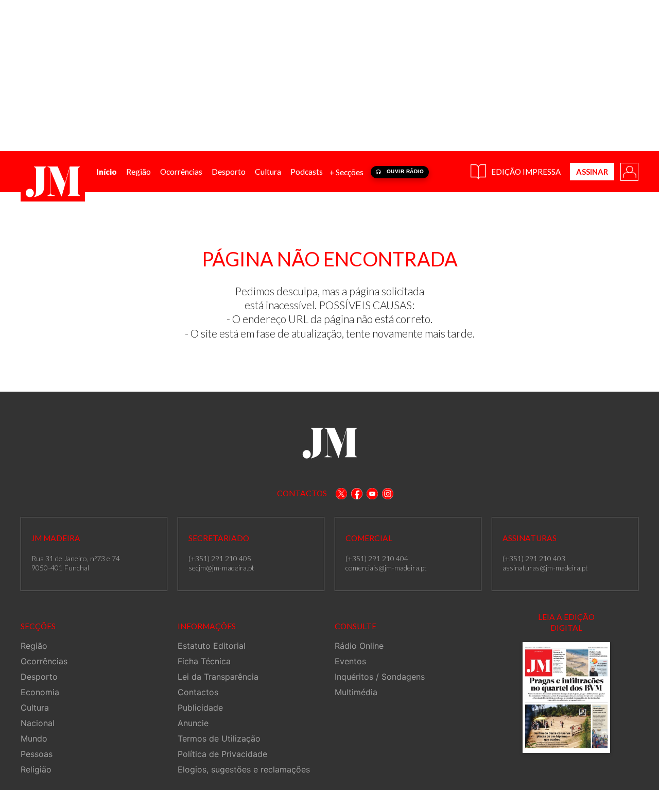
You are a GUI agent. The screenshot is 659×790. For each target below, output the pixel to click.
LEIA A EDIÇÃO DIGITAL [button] (566, 622)
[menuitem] (106, 171)
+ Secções (346, 172)
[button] (628, 171)
